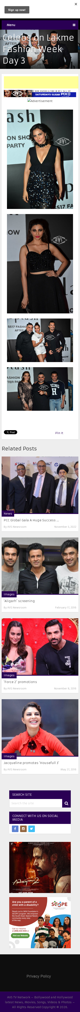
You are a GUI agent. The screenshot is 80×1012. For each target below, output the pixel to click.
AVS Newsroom (16, 526)
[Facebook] (15, 829)
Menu (11, 25)
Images (9, 594)
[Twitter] (31, 829)
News (8, 513)
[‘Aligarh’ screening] (40, 566)
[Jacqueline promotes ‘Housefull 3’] (40, 728)
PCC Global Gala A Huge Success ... (31, 520)
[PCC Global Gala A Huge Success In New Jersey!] (40, 485)
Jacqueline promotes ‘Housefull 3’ (31, 763)
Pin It (59, 433)
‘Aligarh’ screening (19, 601)
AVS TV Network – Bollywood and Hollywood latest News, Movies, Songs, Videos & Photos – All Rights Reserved (40, 1002)
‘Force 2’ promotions (20, 682)
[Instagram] (23, 829)
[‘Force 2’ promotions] (40, 647)
